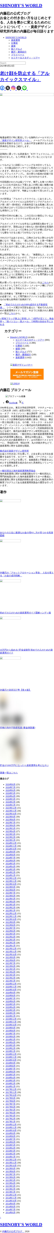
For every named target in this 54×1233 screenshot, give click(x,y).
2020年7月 (11, 998)
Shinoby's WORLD (18, 337)
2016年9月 (11, 1133)
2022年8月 (11, 925)
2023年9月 (11, 887)
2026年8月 (11, 784)
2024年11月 (11, 846)
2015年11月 (11, 1163)
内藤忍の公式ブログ (13, 1231)
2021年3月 (11, 975)
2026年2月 (11, 802)
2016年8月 (11, 1136)
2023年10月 (11, 884)
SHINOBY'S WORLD (21, 5)
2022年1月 (11, 946)
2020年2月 (11, 1013)
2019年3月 (11, 1045)
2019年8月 (11, 1031)
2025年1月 (11, 840)
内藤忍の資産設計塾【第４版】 (15, 690)
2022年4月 (11, 937)
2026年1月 (11, 805)
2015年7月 (11, 1174)
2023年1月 (11, 910)
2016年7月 (11, 1139)
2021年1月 (11, 981)
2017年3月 (11, 1116)
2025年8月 (11, 819)
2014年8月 (11, 1206)
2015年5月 (11, 1180)
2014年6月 (11, 1212)
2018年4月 (11, 1077)
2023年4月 (11, 902)
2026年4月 (11, 796)
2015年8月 (11, 1171)
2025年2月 (11, 837)
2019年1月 (11, 1051)
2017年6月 (11, 1107)
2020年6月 (11, 1001)
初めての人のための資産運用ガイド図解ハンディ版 (25, 613)
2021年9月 (11, 957)
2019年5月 (11, 1039)
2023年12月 (11, 878)
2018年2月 (11, 1083)
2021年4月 (11, 972)
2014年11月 (11, 1198)
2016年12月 (11, 1124)
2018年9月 (11, 1063)
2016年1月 (11, 1157)
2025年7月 (11, 822)
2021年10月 (11, 954)
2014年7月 (11, 1209)
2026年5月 (11, 793)
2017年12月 (11, 1089)
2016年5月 (11, 1145)
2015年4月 (11, 1183)
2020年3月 (11, 1010)
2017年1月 (11, 1121)
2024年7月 (11, 858)
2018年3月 (11, 1080)
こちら (45, 282)
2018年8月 (11, 1066)
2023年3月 (11, 904)
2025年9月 (11, 817)
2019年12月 (11, 1019)
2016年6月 (11, 1142)
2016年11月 (11, 1127)
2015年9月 (11, 1168)
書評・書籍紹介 (19, 52)
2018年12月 (11, 1054)
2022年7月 (11, 928)
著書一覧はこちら (9, 773)
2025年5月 (11, 828)
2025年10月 (11, 814)
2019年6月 (11, 1036)
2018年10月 (11, 1060)
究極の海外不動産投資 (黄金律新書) (17, 727)
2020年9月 (11, 992)
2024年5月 (11, 863)
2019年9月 (11, 1028)
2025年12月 (11, 808)
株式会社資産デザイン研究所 (14, 451)
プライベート (17, 55)
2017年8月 (11, 1101)
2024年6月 (11, 861)
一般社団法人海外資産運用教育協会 (17, 471)
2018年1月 (11, 1086)
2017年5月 (11, 1110)
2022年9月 (11, 922)
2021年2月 (11, 978)
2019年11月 (11, 1022)
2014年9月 (11, 1204)
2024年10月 (11, 849)
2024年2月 (11, 872)
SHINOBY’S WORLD (16, 37)
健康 (13, 46)
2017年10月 (11, 1095)
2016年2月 (11, 1154)
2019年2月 (11, 1048)
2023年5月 (11, 899)
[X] (8, 88)
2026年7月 (11, 787)
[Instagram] (14, 88)
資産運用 (15, 40)
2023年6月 (11, 896)
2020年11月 (11, 987)
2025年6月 (11, 825)
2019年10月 (11, 1025)
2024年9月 (11, 852)
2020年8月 (11, 995)
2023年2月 (11, 907)
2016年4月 (11, 1148)
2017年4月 (11, 1113)
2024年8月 (11, 855)
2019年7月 (11, 1034)
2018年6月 (11, 1072)
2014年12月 (11, 1195)
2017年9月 (11, 1098)
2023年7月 (11, 893)
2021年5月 (11, 969)
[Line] (25, 88)
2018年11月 (11, 1057)
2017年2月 (11, 1119)
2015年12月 (11, 1160)
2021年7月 (11, 963)
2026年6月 (11, 790)
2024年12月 (11, 843)
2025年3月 (11, 834)
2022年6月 (11, 931)
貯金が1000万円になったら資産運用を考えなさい (24, 765)
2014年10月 (11, 1201)
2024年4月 (11, 866)
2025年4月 (11, 831)
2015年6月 (11, 1177)
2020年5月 (11, 1004)
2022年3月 (11, 940)
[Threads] (19, 88)
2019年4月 (11, 1042)
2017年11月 (11, 1092)
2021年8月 (11, 960)
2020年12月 (11, 984)
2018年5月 (11, 1075)
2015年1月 (11, 1192)
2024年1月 (11, 875)
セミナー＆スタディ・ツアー (25, 58)
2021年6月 (11, 966)
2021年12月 (11, 948)
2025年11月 (11, 811)
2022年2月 (11, 943)
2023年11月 (11, 881)
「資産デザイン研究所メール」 (15, 140)
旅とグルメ (16, 49)
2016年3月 (11, 1151)
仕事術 (14, 43)
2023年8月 (11, 890)
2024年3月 (11, 869)
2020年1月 (11, 1016)
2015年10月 (11, 1165)
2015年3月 (11, 1186)
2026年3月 (11, 799)
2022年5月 (11, 934)
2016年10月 (11, 1130)
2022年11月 (11, 916)
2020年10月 (11, 990)
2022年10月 (11, 919)
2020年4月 (11, 1007)
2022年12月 (11, 913)
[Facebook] (3, 88)
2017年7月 (11, 1104)
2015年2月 (11, 1189)
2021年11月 (11, 951)
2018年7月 (11, 1069)
